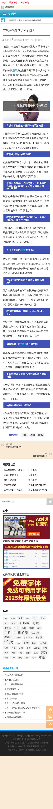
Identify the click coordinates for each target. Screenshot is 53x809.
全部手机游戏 (10, 484)
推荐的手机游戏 (12, 679)
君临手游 (32, 475)
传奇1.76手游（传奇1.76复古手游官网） (23, 707)
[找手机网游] (26, 7)
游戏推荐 (12, 20)
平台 (16, 627)
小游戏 (7, 627)
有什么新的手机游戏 (14, 684)
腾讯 (28, 652)
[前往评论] (49, 716)
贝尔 (13, 658)
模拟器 (39, 637)
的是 (13, 647)
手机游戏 (21, 632)
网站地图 (28, 739)
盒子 (28, 647)
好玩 (36, 622)
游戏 (15, 70)
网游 (23, 344)
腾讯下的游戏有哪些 (37, 484)
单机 (13, 623)
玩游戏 (43, 642)
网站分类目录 (45, 735)
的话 (21, 647)
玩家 (34, 642)
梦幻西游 (28, 637)
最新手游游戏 (10, 479)
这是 (20, 657)
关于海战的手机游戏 (13, 489)
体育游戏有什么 (40, 455)
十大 (43, 618)
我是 (24, 627)
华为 (6, 623)
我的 (31, 627)
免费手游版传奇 (11, 475)
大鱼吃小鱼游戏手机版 (15, 703)
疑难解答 (36, 739)
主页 (4, 2)
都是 (42, 657)
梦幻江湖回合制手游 (14, 693)
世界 (6, 618)
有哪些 (18, 637)
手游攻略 (13, 2)
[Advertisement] (26, 782)
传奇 (20, 618)
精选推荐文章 (18, 739)
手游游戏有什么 (12, 688)
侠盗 (27, 618)
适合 (34, 657)
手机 (7, 632)
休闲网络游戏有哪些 (14, 717)
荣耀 (44, 652)
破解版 (37, 647)
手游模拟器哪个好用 (37, 489)
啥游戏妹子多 (11, 698)
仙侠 (23, 250)
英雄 (36, 652)
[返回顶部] (49, 724)
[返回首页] (49, 709)
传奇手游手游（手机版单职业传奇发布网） (16, 470)
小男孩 (26, 752)
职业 (20, 653)
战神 (39, 628)
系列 (45, 647)
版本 (18, 643)
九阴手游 (32, 470)
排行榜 (35, 633)
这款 (27, 657)
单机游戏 (24, 623)
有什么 (8, 637)
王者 (26, 643)
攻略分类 (24, 2)
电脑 (6, 647)
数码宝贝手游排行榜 (14, 674)
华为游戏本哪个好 (14, 446)
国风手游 (32, 479)
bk (10, 40)
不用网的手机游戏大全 (15, 712)
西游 (6, 657)
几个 (35, 618)
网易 (6, 652)
